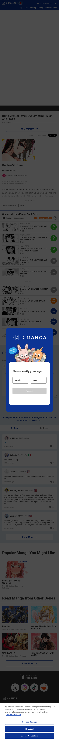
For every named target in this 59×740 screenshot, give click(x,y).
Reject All (29, 729)
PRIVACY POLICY (13, 714)
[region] (29, 721)
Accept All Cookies (29, 735)
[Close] (55, 707)
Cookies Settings (29, 721)
